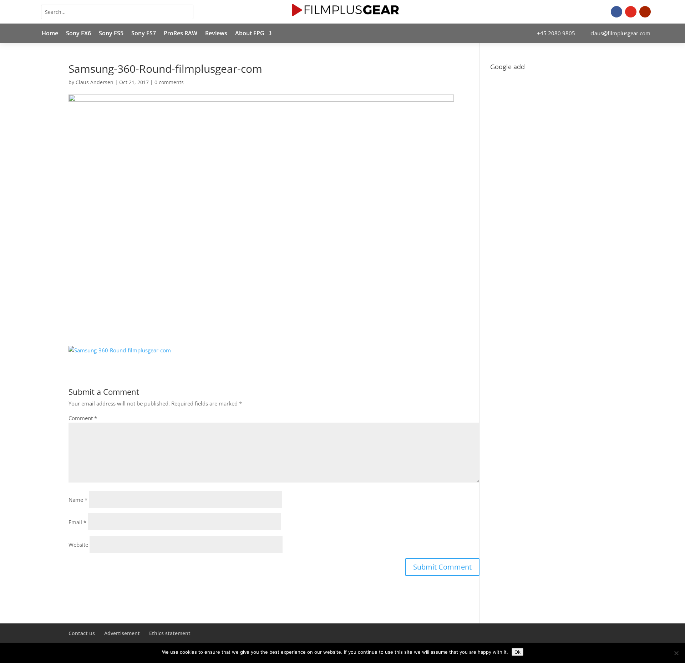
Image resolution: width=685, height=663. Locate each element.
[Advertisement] (553, 123)
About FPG (249, 34)
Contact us (81, 633)
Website (78, 544)
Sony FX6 (78, 34)
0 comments (169, 82)
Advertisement (122, 633)
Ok (517, 652)
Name (77, 499)
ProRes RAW (180, 34)
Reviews (216, 34)
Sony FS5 (111, 34)
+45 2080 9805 (556, 33)
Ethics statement (170, 633)
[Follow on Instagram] (630, 11)
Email (77, 522)
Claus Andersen (94, 82)
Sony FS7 (143, 34)
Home (50, 34)
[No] (676, 653)
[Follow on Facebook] (616, 11)
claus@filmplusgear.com (620, 33)
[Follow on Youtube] (645, 11)
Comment (82, 418)
